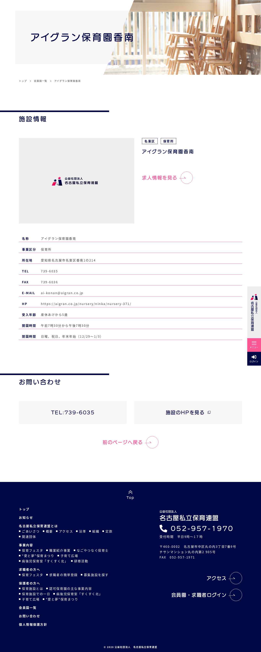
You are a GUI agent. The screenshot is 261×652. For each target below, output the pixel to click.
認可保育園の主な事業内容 (70, 588)
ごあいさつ (31, 531)
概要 (49, 531)
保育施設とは (32, 588)
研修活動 (81, 561)
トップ (24, 509)
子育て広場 (69, 555)
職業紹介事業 (60, 550)
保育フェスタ (32, 550)
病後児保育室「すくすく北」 (45, 561)
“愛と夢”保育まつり (38, 555)
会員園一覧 (28, 607)
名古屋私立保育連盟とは (38, 526)
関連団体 (29, 536)
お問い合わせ (29, 616)
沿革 (82, 531)
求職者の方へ (29, 569)
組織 (95, 531)
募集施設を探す (96, 574)
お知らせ (26, 517)
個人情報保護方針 (33, 624)
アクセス (66, 531)
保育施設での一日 (36, 593)
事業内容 (26, 545)
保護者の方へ (29, 583)
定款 (109, 531)
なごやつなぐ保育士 (93, 550)
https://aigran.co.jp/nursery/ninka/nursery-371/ (86, 303)
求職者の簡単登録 (63, 574)
